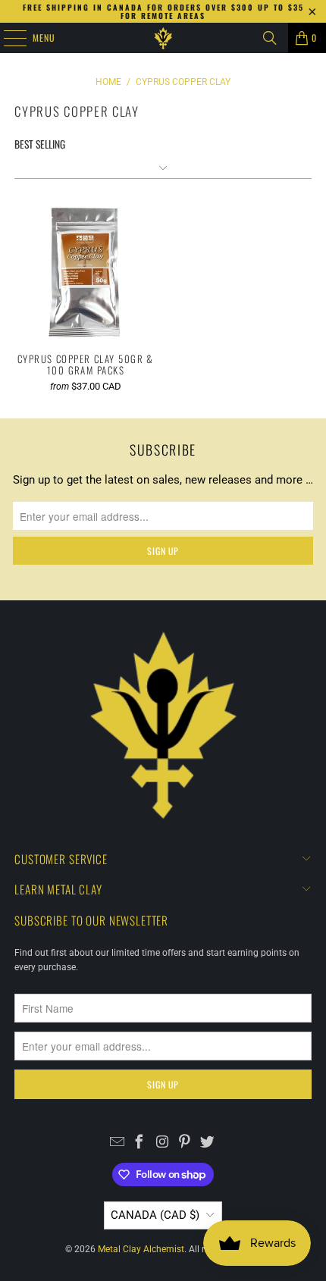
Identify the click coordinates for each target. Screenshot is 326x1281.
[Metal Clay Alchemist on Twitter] (207, 1144)
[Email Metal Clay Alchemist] (117, 1144)
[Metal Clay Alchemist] (163, 38)
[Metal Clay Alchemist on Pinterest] (184, 1144)
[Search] (269, 38)
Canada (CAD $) (155, 1215)
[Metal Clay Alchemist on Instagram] (162, 1144)
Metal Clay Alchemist (141, 1249)
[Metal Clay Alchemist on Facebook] (139, 1144)
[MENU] (7, 38)
